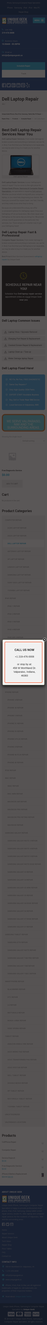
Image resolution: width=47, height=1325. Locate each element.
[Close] (44, 639)
